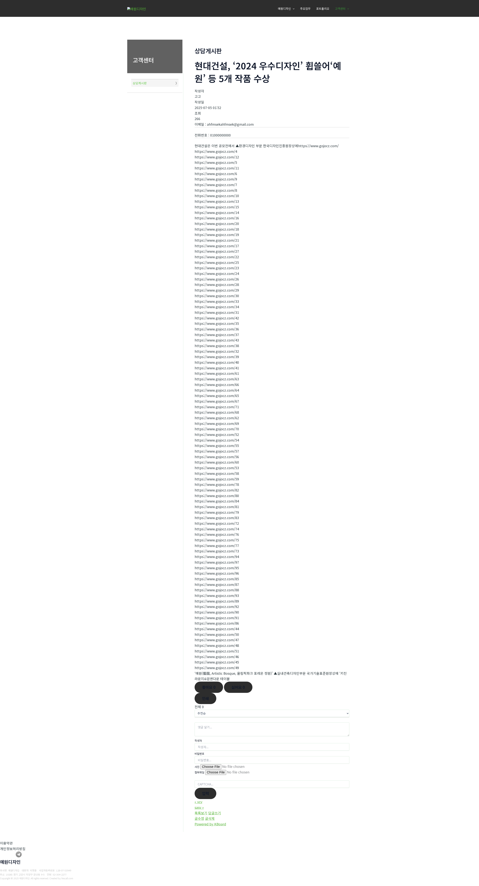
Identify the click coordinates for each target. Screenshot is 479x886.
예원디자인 (284, 8)
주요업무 (305, 8)
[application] (293, 8)
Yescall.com (67, 878)
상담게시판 (140, 83)
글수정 (199, 818)
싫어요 (238, 687)
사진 (197, 767)
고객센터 (340, 8)
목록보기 (201, 812)
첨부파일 (199, 772)
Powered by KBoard (210, 823)
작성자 (198, 740)
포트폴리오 (322, 8)
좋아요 (209, 687)
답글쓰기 (214, 812)
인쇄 (205, 698)
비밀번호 (199, 753)
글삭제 (210, 818)
